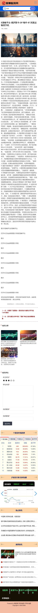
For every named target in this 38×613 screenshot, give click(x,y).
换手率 (34, 439)
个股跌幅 (12, 439)
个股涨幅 (4, 439)
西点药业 (9, 462)
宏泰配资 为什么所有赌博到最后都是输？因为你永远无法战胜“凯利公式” (25, 554)
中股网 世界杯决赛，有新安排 (10, 516)
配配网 (5, 590)
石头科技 (9, 454)
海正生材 (9, 468)
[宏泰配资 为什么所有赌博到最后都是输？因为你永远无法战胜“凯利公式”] (7, 554)
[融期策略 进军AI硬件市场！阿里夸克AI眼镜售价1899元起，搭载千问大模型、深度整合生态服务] (9, 352)
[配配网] (10, 3)
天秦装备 (9, 470)
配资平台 (14, 590)
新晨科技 (9, 449)
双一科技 (9, 465)
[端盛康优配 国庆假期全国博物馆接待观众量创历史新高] (28, 335)
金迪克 (10, 460)
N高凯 (9, 446)
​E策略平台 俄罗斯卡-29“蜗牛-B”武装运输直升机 (18, 572)
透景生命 (9, 452)
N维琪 (9, 457)
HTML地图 (27, 603)
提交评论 (7, 424)
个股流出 (28, 439)
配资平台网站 (23, 591)
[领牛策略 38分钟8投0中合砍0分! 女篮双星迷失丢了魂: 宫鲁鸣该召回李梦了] (9, 335)
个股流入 (20, 439)
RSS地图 (21, 603)
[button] (2, 494)
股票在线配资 (32, 591)
